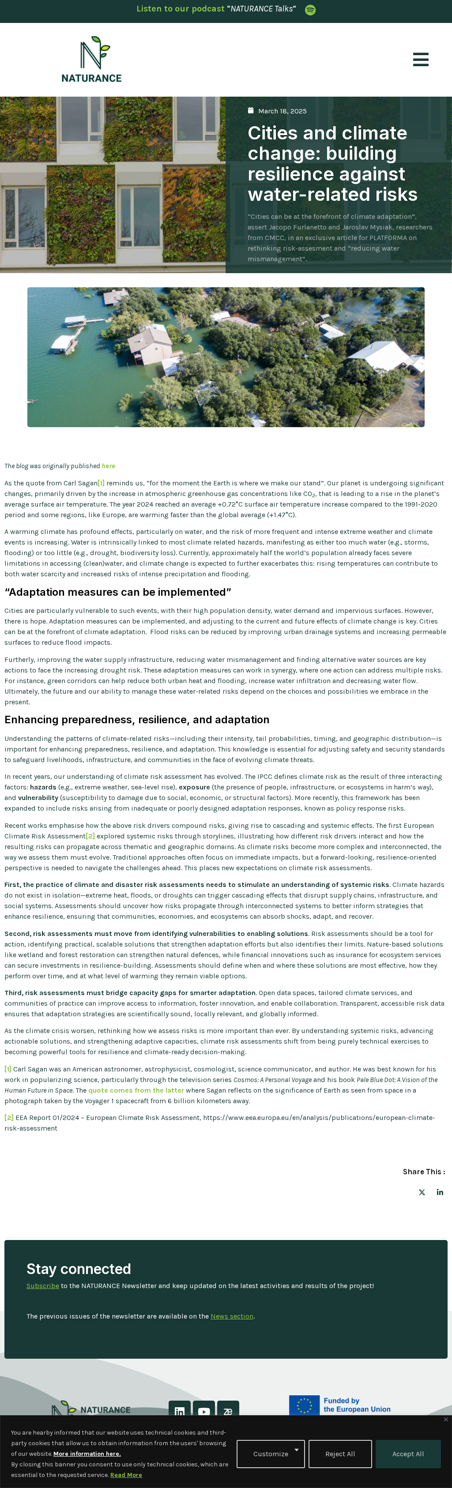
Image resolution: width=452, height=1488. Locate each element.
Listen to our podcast (180, 9)
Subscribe (42, 1285)
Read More (126, 1475)
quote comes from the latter (136, 1090)
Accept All (408, 1454)
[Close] (446, 1419)
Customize (270, 1454)
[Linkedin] (180, 1412)
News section (232, 1316)
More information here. (87, 1454)
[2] (90, 836)
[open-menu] (421, 60)
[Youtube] (204, 1412)
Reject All (340, 1454)
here (108, 466)
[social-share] (422, 1192)
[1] (101, 483)
